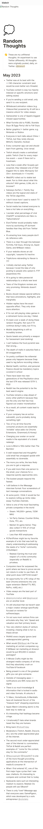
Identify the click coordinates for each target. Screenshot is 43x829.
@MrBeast (22, 643)
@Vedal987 (26, 756)
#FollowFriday (22, 727)
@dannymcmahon (14, 598)
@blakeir (20, 66)
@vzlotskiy (23, 799)
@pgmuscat (32, 598)
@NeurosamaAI (13, 756)
